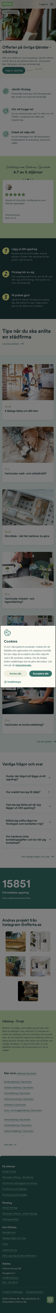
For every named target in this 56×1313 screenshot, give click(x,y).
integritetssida (23, 665)
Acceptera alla (40, 673)
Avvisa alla (15, 673)
